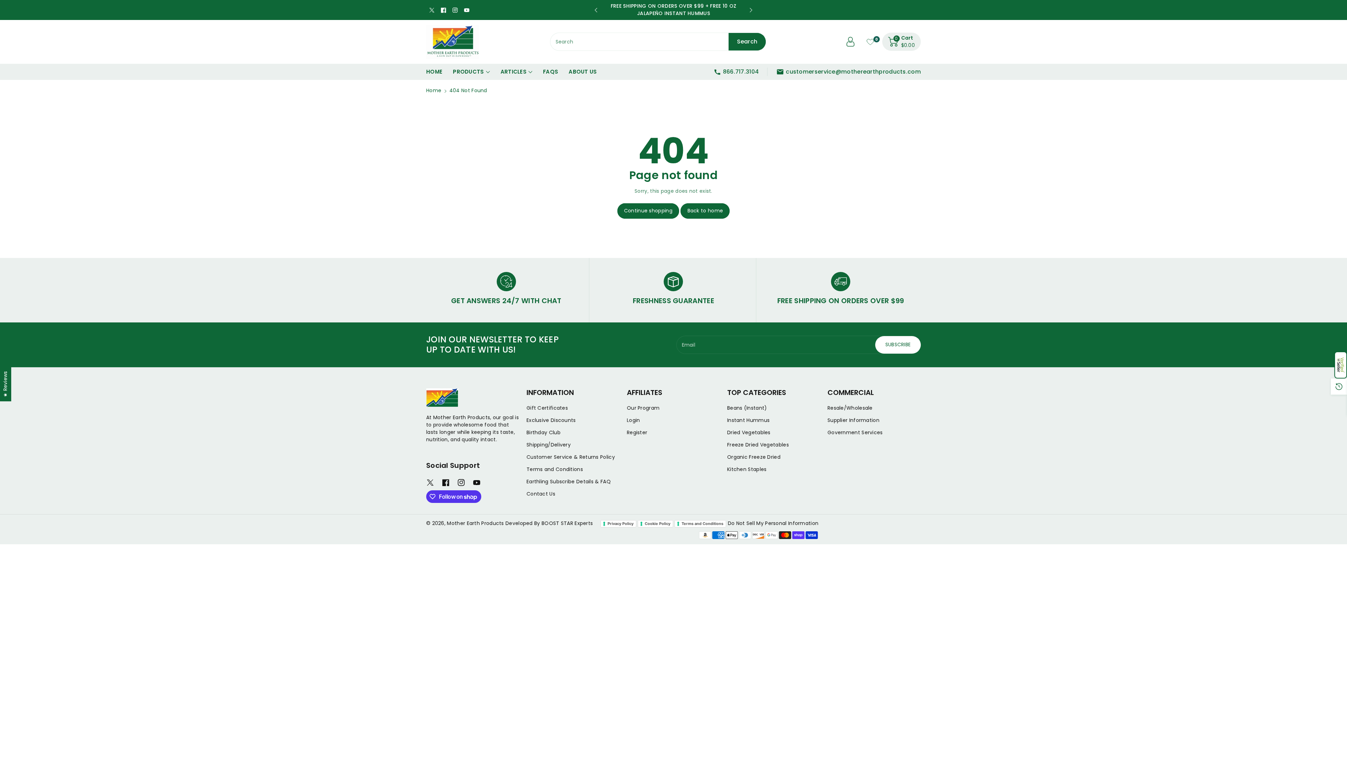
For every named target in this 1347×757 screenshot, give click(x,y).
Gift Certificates (547, 407)
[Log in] (850, 41)
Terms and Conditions (555, 469)
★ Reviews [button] (5, 384)
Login (633, 420)
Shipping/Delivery (549, 444)
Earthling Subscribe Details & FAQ (569, 481)
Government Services (855, 432)
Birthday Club (544, 432)
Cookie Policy (657, 523)
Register (637, 432)
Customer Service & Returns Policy (571, 457)
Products (468, 71)
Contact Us (541, 493)
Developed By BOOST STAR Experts (549, 523)
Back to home (705, 210)
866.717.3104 (741, 72)
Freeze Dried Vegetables (758, 444)
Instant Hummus (748, 420)
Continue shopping (648, 210)
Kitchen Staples (747, 469)
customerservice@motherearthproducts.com (853, 72)
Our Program (643, 407)
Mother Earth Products (475, 523)
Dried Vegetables (749, 432)
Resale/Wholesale (850, 407)
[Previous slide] (596, 10)
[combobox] (658, 41)
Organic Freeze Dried (753, 457)
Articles (514, 71)
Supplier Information (853, 420)
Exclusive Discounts (551, 420)
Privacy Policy (621, 523)
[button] (1340, 365)
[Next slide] (751, 10)
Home (433, 90)
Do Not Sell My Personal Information (773, 523)
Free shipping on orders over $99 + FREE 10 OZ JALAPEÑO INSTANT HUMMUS (674, 9)
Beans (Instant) (747, 407)
